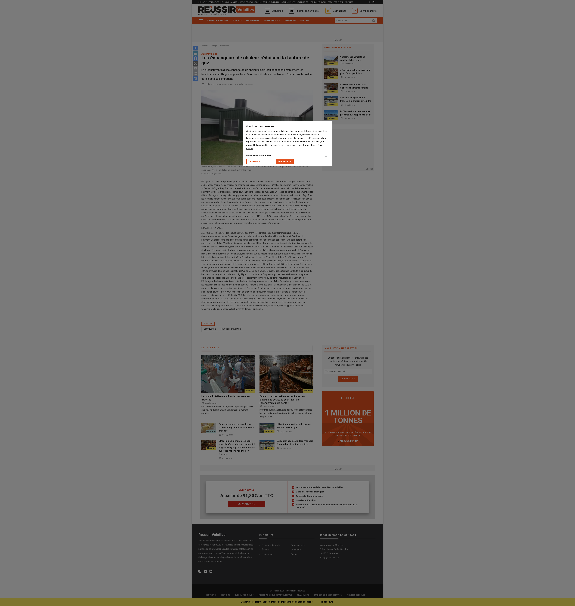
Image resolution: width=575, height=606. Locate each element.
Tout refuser (254, 161)
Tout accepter (285, 161)
